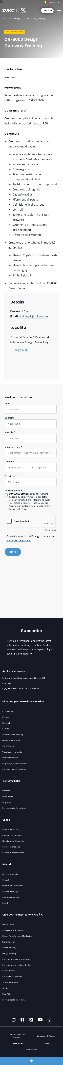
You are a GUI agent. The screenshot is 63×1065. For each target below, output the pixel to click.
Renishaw (6, 683)
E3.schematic (8, 711)
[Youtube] (40, 1020)
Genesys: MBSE (11, 781)
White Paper (7, 796)
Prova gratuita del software (14, 769)
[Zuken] (14, 10)
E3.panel (6, 723)
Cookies (46, 1043)
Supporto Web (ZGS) (11, 829)
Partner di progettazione (13, 852)
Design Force (8, 924)
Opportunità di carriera (12, 885)
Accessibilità (31, 1049)
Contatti (5, 880)
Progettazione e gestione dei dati (16, 965)
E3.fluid (5, 728)
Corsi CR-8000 (8, 970)
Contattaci (47, 10)
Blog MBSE (7, 802)
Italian (52, 3)
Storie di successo (10, 757)
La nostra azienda (10, 874)
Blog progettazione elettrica (14, 763)
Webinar (6, 790)
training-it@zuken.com (33, 316)
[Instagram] (49, 1020)
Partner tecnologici (10, 891)
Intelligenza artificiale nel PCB (15, 930)
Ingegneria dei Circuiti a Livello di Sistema (20, 688)
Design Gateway (9, 953)
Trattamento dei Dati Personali (17, 1036)
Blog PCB (6, 994)
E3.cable (5, 717)
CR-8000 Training (15, 32)
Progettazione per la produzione (16, 959)
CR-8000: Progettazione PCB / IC (22, 914)
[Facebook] (22, 1020)
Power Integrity (9, 947)
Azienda (7, 864)
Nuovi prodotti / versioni (13, 841)
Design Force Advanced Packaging (17, 936)
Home (5, 18)
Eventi (5, 903)
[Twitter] (31, 1020)
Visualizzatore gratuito (12, 752)
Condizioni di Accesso (46, 1036)
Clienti (6, 819)
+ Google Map (19, 350)
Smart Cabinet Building (12, 734)
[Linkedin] (14, 1020)
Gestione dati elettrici (11, 740)
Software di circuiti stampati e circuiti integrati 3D (24, 678)
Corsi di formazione (11, 846)
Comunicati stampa (10, 897)
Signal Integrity (8, 942)
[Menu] (59, 11)
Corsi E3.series (8, 746)
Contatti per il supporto (12, 835)
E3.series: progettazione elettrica (23, 701)
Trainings (16, 18)
